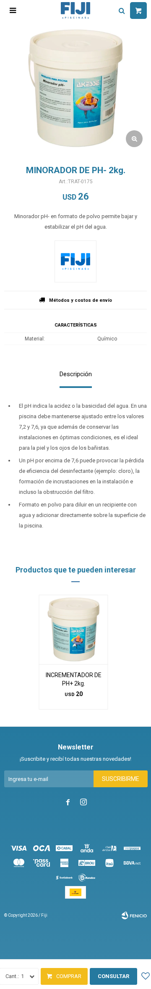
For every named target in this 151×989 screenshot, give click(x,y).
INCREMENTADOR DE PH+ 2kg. (74, 679)
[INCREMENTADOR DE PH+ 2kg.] (73, 629)
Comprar (68, 976)
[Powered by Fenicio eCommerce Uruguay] (134, 915)
